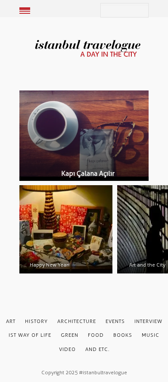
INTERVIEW (148, 321)
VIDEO (67, 349)
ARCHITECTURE (76, 321)
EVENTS (115, 321)
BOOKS (122, 335)
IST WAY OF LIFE (30, 335)
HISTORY (36, 321)
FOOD (96, 335)
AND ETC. (97, 349)
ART (11, 321)
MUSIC (150, 335)
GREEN (69, 335)
